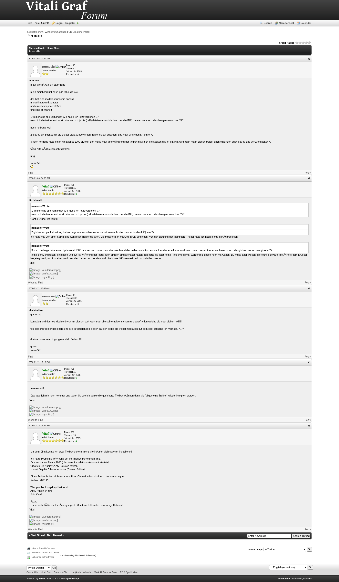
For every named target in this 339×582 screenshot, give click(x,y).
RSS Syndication (129, 572)
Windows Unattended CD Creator (63, 32)
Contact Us (32, 572)
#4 (309, 362)
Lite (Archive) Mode (81, 572)
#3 (309, 288)
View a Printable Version (43, 548)
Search (268, 23)
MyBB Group (72, 578)
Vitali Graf (46, 572)
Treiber (86, 32)
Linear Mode (53, 48)
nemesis (48, 66)
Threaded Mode (37, 48)
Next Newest (54, 535)
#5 (309, 425)
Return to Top (61, 572)
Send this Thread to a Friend (45, 552)
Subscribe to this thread (43, 557)
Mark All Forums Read (106, 572)
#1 (309, 58)
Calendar (306, 23)
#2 (309, 178)
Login (59, 23)
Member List (286, 23)
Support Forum (35, 32)
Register (70, 23)
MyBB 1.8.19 (45, 578)
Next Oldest (38, 535)
